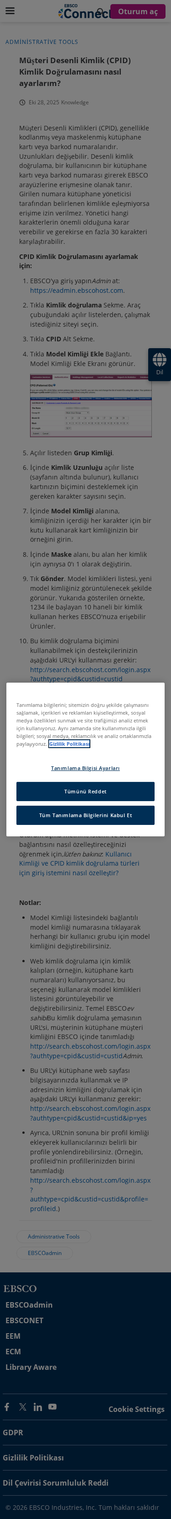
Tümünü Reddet (85, 791)
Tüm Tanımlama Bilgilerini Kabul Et (85, 815)
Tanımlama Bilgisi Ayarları (85, 768)
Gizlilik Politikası (69, 743)
